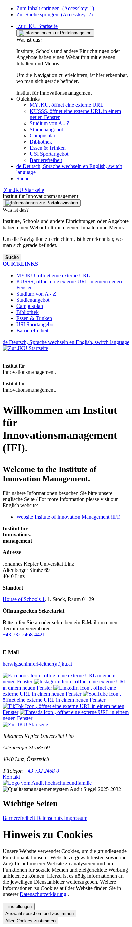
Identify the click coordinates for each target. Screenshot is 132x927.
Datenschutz (50, 818)
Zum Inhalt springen (55, 8)
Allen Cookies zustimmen (30, 920)
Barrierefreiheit (46, 160)
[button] (28, 99)
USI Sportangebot (49, 154)
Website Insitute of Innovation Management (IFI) (68, 517)
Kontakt (11, 777)
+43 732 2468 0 (41, 771)
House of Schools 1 (24, 599)
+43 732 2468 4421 (24, 635)
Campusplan (43, 135)
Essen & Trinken (48, 148)
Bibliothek (41, 142)
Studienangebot (46, 129)
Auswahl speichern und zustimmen (39, 913)
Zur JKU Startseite (37, 26)
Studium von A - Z (50, 123)
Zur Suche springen (54, 14)
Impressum (75, 818)
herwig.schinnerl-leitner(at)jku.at (37, 664)
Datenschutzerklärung (43, 894)
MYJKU (67, 105)
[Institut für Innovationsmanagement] (3, 354)
